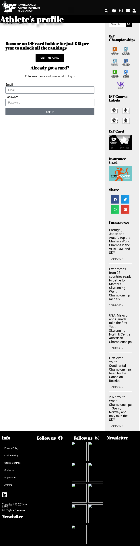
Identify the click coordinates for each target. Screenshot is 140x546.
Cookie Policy (11, 455)
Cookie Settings (12, 462)
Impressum (10, 477)
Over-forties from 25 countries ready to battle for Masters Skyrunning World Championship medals (120, 284)
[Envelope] (128, 11)
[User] (134, 11)
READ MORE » (116, 259)
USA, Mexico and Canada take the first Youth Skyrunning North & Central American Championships (120, 328)
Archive (8, 484)
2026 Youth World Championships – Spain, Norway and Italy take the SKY (120, 408)
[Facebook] (114, 11)
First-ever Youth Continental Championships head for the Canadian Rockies (120, 369)
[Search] (129, 24)
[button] (71, 10)
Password (11, 97)
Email (9, 84)
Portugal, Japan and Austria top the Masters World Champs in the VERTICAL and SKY (119, 241)
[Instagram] (121, 11)
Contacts (9, 470)
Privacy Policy (11, 448)
